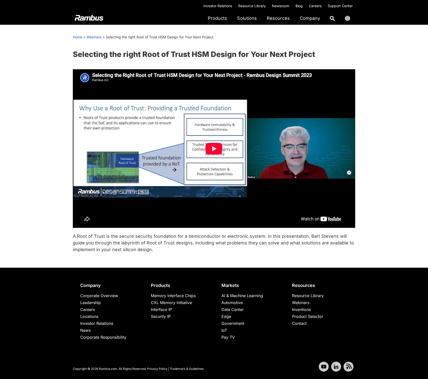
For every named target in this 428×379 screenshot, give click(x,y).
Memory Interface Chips (173, 295)
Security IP (161, 316)
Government (232, 323)
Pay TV (228, 337)
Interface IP (161, 309)
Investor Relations (217, 6)
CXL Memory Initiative (171, 302)
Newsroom (280, 6)
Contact (299, 323)
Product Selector (307, 316)
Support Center (340, 6)
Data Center (232, 309)
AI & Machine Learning (242, 295)
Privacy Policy (157, 369)
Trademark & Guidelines (187, 369)
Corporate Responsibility (103, 337)
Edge (226, 316)
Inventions (301, 309)
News (85, 330)
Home (77, 37)
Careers (315, 6)
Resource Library (252, 6)
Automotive (232, 302)
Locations (89, 316)
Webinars (94, 37)
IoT (224, 330)
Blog (299, 6)
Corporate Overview (99, 295)
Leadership (90, 302)
